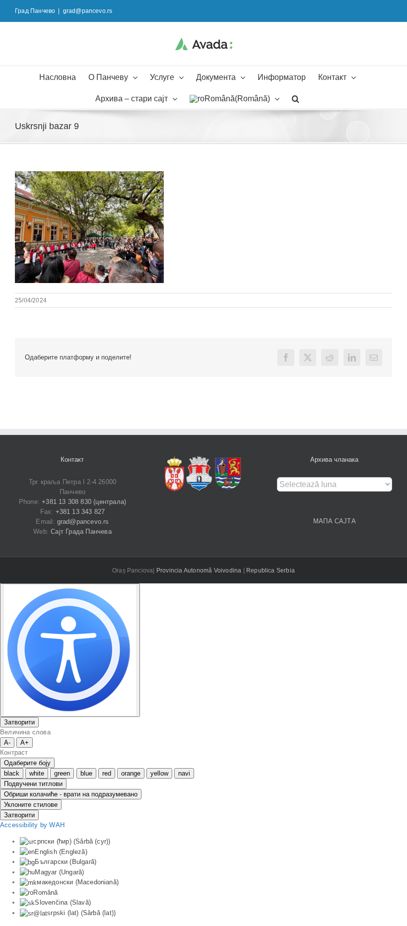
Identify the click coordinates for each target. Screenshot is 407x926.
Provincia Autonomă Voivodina (199, 570)
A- (7, 742)
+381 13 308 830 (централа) (84, 501)
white (36, 773)
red (106, 773)
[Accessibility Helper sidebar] (70, 650)
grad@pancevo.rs (88, 10)
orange (130, 773)
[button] (295, 98)
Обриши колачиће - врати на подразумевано (70, 794)
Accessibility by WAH (32, 825)
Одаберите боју (27, 763)
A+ (24, 742)
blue (86, 773)
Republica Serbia (270, 570)
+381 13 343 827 (80, 511)
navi (184, 773)
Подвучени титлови (33, 783)
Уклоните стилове (31, 804)
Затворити (19, 722)
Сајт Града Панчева (81, 531)
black (11, 773)
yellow (159, 773)
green (62, 773)
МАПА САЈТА (334, 521)
